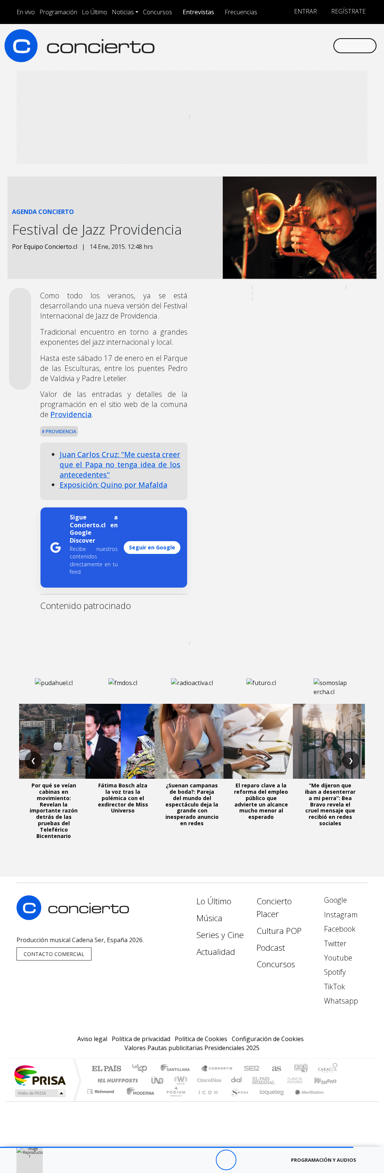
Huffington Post (116, 1080)
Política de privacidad (141, 1039)
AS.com (275, 1069)
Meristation (305, 1101)
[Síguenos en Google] (243, 45)
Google (334, 900)
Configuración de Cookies (268, 1039)
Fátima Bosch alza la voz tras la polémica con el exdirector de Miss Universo (123, 798)
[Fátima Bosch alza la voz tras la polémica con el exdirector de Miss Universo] (123, 741)
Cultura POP (279, 931)
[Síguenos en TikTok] (315, 45)
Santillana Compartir (217, 1069)
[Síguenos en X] (279, 45)
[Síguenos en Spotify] (303, 45)
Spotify (334, 972)
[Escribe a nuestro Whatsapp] (327, 45)
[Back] (184, 1160)
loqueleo (269, 1101)
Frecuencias (241, 12)
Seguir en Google (152, 547)
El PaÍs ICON (207, 1101)
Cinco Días (208, 1080)
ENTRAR (304, 11)
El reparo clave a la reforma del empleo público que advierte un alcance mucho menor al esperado (261, 801)
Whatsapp (340, 1001)
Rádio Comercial (339, 1101)
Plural (173, 1101)
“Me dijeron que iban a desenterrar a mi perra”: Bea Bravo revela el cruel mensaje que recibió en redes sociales (330, 804)
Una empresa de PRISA (40, 1075)
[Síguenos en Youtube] (291, 45)
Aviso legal (92, 1039)
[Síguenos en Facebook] (267, 45)
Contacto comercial (54, 954)
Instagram (340, 915)
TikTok (333, 986)
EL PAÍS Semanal (257, 1080)
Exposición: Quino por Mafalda (113, 485)
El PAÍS (106, 1069)
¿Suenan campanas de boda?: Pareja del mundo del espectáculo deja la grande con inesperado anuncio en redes (192, 804)
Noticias (123, 12)
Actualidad (215, 952)
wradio (179, 1080)
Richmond (102, 1101)
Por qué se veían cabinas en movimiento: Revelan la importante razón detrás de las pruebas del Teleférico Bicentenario (54, 810)
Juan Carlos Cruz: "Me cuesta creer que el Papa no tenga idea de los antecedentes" (120, 464)
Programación (58, 12)
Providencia (71, 414)
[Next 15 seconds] (246, 1160)
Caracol (328, 1069)
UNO (158, 1080)
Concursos (157, 12)
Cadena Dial (301, 1080)
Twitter (334, 943)
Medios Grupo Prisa (39, 1093)
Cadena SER (251, 1069)
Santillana (177, 1069)
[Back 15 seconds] (205, 1160)
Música (209, 918)
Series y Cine (220, 935)
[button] (176, 1147)
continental (236, 1080)
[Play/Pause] (226, 1160)
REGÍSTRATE (348, 11)
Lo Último (94, 12)
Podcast (270, 947)
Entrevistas (198, 12)
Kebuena (329, 1080)
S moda (237, 1101)
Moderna (138, 1101)
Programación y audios (323, 1160)
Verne (279, 1080)
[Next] (267, 1160)
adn (300, 1069)
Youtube (337, 958)
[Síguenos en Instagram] (255, 45)
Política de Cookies (201, 1039)
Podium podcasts (102, 1089)
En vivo (25, 12)
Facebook (339, 929)
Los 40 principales (142, 1069)
